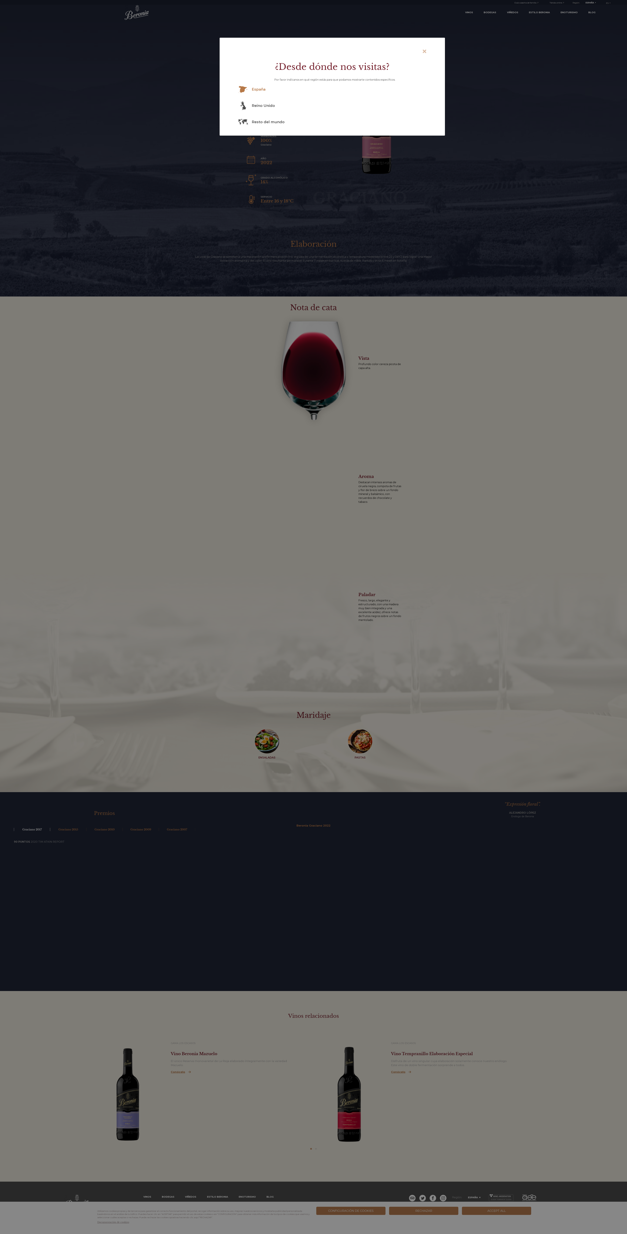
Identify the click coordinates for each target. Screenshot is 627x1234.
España (258, 89)
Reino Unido (263, 105)
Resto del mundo (268, 122)
